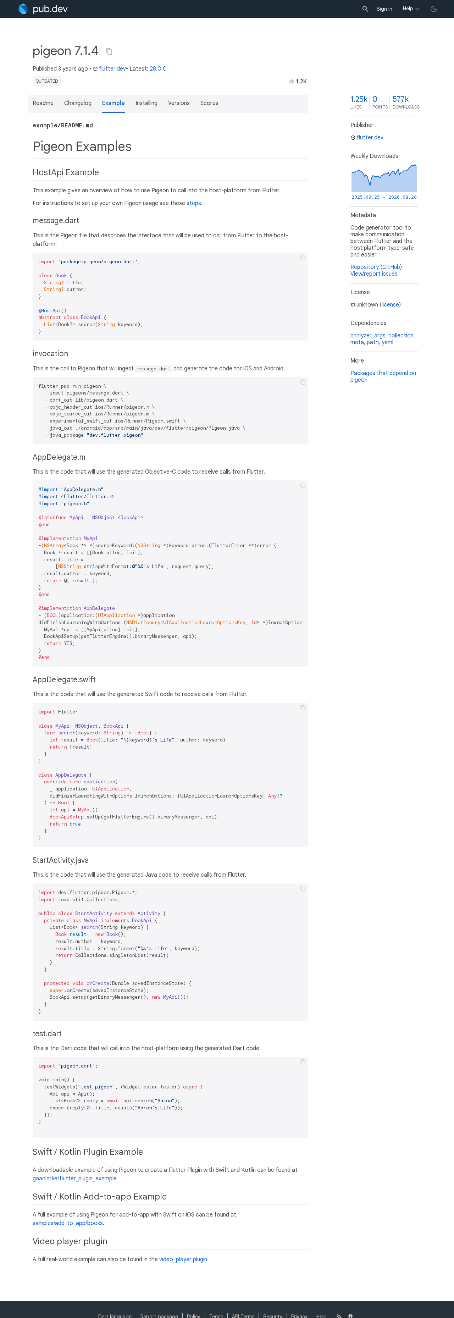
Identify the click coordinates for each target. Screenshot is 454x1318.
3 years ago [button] (73, 68)
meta (357, 342)
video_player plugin (183, 1259)
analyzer (360, 335)
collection (401, 335)
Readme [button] (43, 103)
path (373, 342)
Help (408, 8)
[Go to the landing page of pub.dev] (43, 9)
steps (194, 203)
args (380, 335)
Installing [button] (146, 103)
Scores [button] (209, 103)
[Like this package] (291, 80)
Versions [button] (179, 103)
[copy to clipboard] (302, 257)
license (390, 304)
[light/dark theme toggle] (434, 9)
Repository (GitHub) (376, 267)
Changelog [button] (78, 103)
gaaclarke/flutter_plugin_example (75, 1178)
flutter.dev (112, 68)
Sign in (384, 9)
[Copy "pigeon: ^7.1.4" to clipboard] (109, 51)
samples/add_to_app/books (68, 1223)
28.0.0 (158, 68)
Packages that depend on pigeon (383, 377)
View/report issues (374, 273)
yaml (387, 342)
